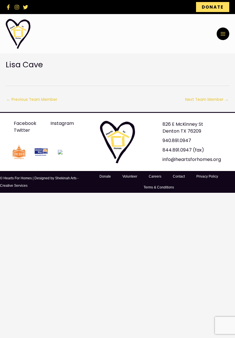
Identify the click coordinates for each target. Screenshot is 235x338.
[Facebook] (8, 7)
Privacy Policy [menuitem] (207, 176)
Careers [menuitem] (155, 176)
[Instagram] (16, 7)
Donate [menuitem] (105, 176)
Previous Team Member (31, 99)
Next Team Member (207, 99)
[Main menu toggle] (223, 33)
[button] (212, 7)
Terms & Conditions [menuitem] (159, 187)
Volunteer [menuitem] (129, 176)
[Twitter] (25, 7)
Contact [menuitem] (179, 176)
